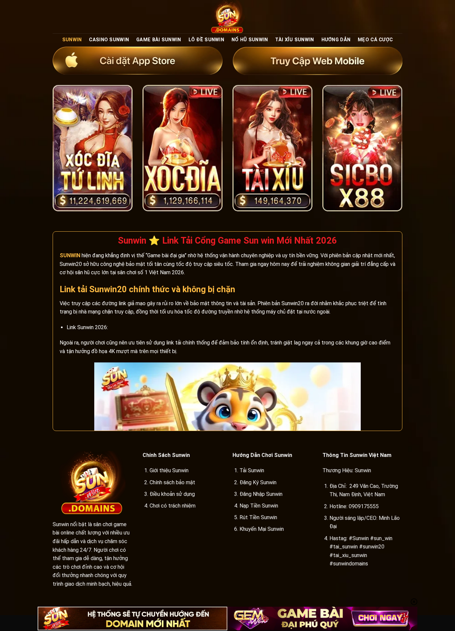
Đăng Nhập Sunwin (260, 494)
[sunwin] (227, 16)
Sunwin (72, 40)
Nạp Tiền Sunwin (258, 506)
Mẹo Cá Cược (375, 40)
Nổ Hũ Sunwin (249, 40)
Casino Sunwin (109, 40)
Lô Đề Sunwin (206, 40)
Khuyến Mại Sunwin (261, 529)
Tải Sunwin (251, 470)
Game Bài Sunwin (158, 40)
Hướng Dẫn (336, 40)
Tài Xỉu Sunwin (294, 40)
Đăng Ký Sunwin (257, 482)
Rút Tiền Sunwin (258, 517)
